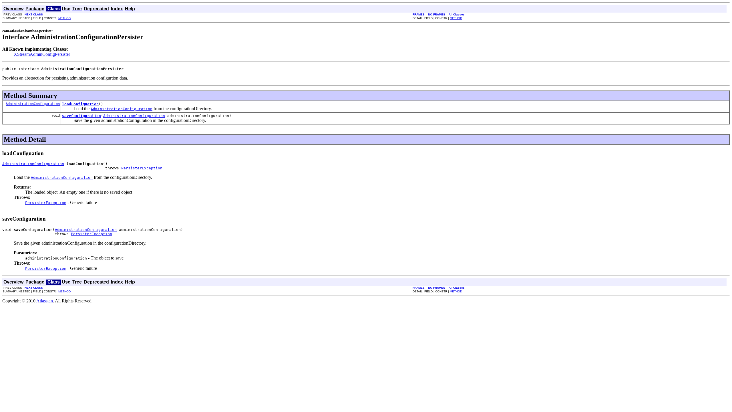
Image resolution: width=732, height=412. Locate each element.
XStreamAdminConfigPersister (42, 54)
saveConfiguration (81, 116)
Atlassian (44, 300)
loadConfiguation (80, 104)
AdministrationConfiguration (33, 104)
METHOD (64, 18)
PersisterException (141, 168)
